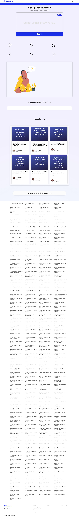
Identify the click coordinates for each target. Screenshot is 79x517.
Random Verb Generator (29, 230)
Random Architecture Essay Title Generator (60, 440)
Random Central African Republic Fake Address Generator (60, 280)
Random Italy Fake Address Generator (59, 326)
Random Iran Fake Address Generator (59, 322)
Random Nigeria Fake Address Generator (60, 369)
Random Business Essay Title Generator (59, 448)
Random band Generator (58, 218)
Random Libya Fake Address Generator (44, 342)
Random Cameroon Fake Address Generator (31, 280)
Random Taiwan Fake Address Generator (15, 417)
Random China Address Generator (43, 472)
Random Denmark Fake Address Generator (16, 295)
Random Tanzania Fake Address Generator (45, 417)
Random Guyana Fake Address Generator (16, 319)
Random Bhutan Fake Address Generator (45, 268)
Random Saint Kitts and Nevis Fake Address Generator (44, 389)
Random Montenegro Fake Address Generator (15, 361)
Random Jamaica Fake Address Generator (16, 330)
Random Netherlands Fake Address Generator (59, 365)
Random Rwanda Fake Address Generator (31, 389)
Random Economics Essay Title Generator (16, 456)
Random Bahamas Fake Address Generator (45, 260)
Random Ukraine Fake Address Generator (30, 429)
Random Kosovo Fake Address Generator (45, 334)
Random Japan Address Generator (43, 479)
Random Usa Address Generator (45, 494)
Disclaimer (35, 509)
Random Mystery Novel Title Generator (30, 468)
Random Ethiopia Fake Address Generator (45, 303)
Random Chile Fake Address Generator (30, 283)
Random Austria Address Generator (59, 468)
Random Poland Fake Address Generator (15, 385)
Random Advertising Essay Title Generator (45, 452)
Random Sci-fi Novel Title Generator (44, 464)
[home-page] (9, 1)
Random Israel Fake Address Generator (44, 326)
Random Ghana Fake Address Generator (45, 311)
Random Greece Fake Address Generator (60, 311)
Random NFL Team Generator (15, 237)
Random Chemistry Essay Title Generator (15, 452)
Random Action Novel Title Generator (59, 464)
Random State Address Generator (31, 490)
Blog (73, 1)
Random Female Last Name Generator (15, 208)
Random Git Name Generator (15, 215)
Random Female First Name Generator (59, 204)
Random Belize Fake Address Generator (15, 268)
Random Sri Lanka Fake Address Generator (45, 409)
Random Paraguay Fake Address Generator (31, 381)
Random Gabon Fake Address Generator (45, 307)
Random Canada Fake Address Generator (45, 280)
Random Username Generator (59, 494)
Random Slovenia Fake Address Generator (60, 401)
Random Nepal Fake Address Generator (44, 365)
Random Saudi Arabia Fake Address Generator (15, 398)
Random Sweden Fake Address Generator (31, 413)
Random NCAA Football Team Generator (59, 234)
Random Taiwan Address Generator (59, 491)
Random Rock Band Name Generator (44, 219)
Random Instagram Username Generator (15, 499)
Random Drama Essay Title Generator (44, 444)
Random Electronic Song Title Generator (15, 460)
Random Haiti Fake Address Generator (30, 319)
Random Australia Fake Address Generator (60, 256)
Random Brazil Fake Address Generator (44, 272)
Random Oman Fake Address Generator (59, 373)
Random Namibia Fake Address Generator (16, 365)
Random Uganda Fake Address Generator (16, 429)
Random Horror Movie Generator (60, 241)
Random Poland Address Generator (44, 483)
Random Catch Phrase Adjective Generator (31, 227)
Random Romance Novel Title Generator (30, 464)
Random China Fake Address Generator (44, 283)
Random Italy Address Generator (31, 478)
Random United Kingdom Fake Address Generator (59, 429)
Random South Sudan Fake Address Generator (15, 409)
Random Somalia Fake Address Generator (30, 405)
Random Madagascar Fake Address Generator (44, 346)
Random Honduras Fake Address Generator (45, 319)
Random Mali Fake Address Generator (44, 350)
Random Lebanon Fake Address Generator (60, 338)
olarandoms (13, 515)
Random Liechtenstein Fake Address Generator (59, 342)
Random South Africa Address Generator (59, 487)
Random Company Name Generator (29, 204)
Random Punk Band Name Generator (59, 216)
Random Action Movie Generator (16, 241)
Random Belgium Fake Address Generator (60, 264)
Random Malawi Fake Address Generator (60, 346)
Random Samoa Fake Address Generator (30, 393)
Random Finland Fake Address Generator (15, 307)
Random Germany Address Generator (30, 475)
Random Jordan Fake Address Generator (45, 330)
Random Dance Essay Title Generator (15, 444)
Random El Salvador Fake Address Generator (44, 299)
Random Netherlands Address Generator (15, 483)
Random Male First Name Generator (58, 208)
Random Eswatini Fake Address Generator (31, 303)
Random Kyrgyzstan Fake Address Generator (15, 338)
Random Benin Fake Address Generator (30, 268)
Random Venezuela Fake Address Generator (31, 437)
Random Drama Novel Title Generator (15, 468)
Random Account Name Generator (16, 203)
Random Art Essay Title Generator (45, 439)
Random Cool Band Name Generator (44, 216)
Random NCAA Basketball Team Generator (45, 234)
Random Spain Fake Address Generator (30, 409)
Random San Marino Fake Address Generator (44, 393)
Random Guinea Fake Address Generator (45, 315)
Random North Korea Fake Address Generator (15, 373)
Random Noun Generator (44, 222)
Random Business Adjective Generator (59, 223)
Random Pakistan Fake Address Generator (16, 377)
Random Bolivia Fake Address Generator (59, 268)
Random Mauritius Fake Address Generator (45, 354)
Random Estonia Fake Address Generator (16, 303)
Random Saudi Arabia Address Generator (30, 487)
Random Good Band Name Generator (15, 219)
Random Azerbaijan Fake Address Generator (29, 260)
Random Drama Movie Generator (60, 243)
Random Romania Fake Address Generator (60, 385)
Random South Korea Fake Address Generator (59, 405)
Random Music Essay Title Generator (15, 448)
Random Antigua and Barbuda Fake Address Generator (15, 256)
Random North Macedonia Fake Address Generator (30, 373)
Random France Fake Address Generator (30, 307)
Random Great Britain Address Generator (45, 475)
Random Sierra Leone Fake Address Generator (15, 401)
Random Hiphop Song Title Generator (59, 456)
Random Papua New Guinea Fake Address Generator (16, 381)
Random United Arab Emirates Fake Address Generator (45, 429)
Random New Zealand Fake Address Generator (15, 369)
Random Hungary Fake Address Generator (60, 319)
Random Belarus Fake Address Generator (45, 264)
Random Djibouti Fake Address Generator (30, 295)
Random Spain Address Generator (14, 491)
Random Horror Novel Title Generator (15, 464)
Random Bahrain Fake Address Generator (60, 260)
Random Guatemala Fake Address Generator (29, 315)
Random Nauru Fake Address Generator (30, 365)
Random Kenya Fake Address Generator (15, 334)
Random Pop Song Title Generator (45, 455)
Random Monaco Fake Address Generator (45, 357)
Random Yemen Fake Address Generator (59, 437)
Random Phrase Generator (15, 230)
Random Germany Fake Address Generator (31, 311)
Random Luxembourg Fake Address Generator (30, 346)
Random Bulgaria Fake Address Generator (16, 276)
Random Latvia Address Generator (58, 479)
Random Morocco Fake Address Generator (31, 361)
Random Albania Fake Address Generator (16, 252)
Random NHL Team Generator (30, 237)
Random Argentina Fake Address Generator (31, 256)
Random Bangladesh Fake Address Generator (15, 264)
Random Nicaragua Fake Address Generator (31, 369)
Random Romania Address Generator (59, 483)
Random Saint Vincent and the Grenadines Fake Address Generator (15, 393)
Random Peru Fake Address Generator (44, 381)
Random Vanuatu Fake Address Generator (60, 433)
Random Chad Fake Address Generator (15, 283)
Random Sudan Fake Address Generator (59, 409)
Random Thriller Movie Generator (45, 247)
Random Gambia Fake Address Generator (60, 307)
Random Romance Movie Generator (29, 248)
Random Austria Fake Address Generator (15, 260)
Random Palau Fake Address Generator (30, 377)
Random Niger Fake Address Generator (44, 369)
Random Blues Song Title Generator (44, 460)
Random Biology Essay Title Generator (44, 448)
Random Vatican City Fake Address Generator (15, 437)
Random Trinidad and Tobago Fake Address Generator (59, 421)
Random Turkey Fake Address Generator (30, 425)
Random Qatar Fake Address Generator (44, 385)
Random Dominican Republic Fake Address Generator (60, 295)
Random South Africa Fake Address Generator (44, 405)
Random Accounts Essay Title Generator (30, 456)
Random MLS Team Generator (30, 233)
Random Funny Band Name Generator (30, 219)
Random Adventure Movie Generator (44, 238)
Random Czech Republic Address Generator (16, 475)
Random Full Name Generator (44, 211)
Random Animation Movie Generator (44, 244)
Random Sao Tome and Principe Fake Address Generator (60, 393)
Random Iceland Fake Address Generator (16, 322)
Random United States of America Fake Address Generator (16, 433)
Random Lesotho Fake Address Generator (16, 342)
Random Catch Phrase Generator (60, 226)
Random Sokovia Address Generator (44, 487)
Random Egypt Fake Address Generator (30, 299)
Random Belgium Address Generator (15, 472)
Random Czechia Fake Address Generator (60, 291)
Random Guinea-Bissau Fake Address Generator (59, 315)
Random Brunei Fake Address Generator (59, 272)
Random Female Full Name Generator (29, 208)
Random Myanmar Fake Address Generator (60, 361)
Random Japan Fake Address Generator (30, 330)
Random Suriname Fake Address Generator (16, 413)
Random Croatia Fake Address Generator (15, 291)
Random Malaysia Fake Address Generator (16, 350)
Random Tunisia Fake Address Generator (15, 425)
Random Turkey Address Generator (14, 495)
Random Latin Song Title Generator (58, 460)
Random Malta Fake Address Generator (59, 350)
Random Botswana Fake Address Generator (31, 272)
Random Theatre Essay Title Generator (30, 448)
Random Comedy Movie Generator (14, 244)
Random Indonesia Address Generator (59, 475)
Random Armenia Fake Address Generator (45, 256)
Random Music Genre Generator (31, 215)
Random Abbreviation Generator (16, 222)
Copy (59, 14)
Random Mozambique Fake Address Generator (44, 361)
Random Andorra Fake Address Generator (45, 252)
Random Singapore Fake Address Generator (31, 401)
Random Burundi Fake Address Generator (45, 276)
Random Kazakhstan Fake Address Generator (59, 330)
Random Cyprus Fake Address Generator (45, 291)
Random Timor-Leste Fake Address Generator (15, 421)
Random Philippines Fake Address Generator (58, 381)
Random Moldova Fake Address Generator (31, 357)
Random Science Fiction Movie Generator (60, 238)
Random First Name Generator (30, 211)
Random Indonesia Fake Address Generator (45, 322)
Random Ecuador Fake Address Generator (16, 299)
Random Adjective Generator (30, 222)
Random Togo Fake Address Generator (30, 421)
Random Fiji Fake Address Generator (59, 303)
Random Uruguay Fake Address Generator (31, 433)
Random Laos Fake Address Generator (30, 338)
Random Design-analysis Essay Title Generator (31, 444)
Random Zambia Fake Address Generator (16, 440)
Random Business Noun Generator (14, 227)
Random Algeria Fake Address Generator (30, 252)
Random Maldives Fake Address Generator (31, 350)
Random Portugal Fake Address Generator (31, 385)
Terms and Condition (37, 507)
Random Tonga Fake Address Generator (45, 421)
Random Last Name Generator (59, 211)
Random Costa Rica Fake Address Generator (44, 287)
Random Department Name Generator (44, 204)
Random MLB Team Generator (15, 233)
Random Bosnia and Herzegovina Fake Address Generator (16, 272)
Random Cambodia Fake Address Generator (16, 280)
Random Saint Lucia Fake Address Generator (59, 389)
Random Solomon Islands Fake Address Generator (15, 405)
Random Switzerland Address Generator (45, 491)
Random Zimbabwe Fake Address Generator (29, 440)
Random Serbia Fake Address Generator (45, 398)
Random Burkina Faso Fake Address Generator (30, 276)
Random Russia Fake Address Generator (15, 389)
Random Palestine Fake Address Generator (45, 377)
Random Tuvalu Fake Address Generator (59, 425)
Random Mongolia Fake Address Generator (60, 357)
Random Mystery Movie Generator (14, 248)
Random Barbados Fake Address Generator (31, 264)
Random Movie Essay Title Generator (59, 444)
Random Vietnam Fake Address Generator (45, 437)
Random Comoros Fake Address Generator (16, 287)
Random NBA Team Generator (59, 230)
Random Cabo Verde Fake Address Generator (59, 276)
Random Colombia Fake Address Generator (60, 283)
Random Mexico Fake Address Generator (60, 354)
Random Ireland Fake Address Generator (30, 326)
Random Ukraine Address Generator (29, 495)
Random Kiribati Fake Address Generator (30, 334)
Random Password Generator (44, 241)
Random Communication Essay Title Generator (30, 452)
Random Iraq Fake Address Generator (15, 326)
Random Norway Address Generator (29, 483)
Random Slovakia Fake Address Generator (45, 401)
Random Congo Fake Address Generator (30, 287)
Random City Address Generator (60, 471)
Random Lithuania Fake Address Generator (16, 346)
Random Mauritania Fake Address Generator (31, 354)
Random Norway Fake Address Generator (45, 373)
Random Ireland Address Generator (14, 479)
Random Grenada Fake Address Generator (16, 315)
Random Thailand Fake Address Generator (60, 417)
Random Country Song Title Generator (30, 460)
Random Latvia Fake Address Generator (44, 338)
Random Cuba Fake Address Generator (30, 291)
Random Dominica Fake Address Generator (45, 295)
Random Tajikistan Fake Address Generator (31, 417)
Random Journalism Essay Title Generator (60, 452)
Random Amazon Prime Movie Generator (30, 244)
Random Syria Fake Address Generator (59, 413)
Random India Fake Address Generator (30, 322)
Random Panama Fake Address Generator (60, 377)
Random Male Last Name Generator (14, 212)
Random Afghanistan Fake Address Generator (59, 248)
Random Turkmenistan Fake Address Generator (44, 425)
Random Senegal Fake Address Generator (31, 398)
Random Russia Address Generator (14, 487)
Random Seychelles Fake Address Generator (58, 398)
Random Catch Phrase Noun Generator (44, 227)
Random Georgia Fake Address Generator (16, 311)
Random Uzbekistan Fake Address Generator (44, 433)
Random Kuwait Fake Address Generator (59, 334)
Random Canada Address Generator (29, 472)
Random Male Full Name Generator (43, 208)
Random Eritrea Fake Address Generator (59, 299)
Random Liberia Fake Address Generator (30, 342)
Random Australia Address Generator (44, 468)
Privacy (35, 511)
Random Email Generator (29, 241)
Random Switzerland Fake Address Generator (44, 413)
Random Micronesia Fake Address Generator (14, 357)
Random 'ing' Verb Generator (44, 230)
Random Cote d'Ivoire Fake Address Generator (59, 287)
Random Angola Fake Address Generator (60, 252)
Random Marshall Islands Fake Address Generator (15, 354)
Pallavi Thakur (19, 150)
